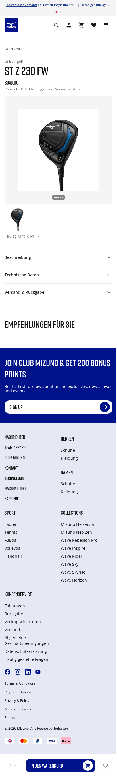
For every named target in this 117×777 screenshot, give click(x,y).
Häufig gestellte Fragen (26, 659)
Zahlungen (15, 605)
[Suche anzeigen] (56, 25)
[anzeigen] (81, 25)
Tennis (11, 532)
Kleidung (69, 458)
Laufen (11, 524)
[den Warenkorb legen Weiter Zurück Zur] (105, 765)
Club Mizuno (15, 458)
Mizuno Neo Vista (77, 524)
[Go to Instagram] (17, 672)
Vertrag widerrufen (23, 621)
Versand (12, 629)
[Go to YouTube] (38, 672)
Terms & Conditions (20, 684)
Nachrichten (15, 437)
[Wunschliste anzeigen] (93, 25)
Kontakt (11, 468)
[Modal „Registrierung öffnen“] (68, 25)
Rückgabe (14, 613)
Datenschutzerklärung (26, 651)
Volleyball (14, 548)
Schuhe (68, 450)
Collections (72, 513)
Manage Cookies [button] (18, 709)
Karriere (12, 499)
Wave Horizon (74, 580)
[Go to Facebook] (7, 672)
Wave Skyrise (73, 572)
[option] (17, 218)
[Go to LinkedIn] (28, 672)
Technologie (14, 478)
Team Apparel (16, 447)
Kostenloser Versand (21, 5)
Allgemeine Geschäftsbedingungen (27, 640)
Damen (67, 472)
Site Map (11, 718)
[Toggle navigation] (106, 25)
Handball (13, 556)
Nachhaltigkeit (17, 488)
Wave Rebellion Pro (79, 540)
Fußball (12, 540)
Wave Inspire (73, 548)
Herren (67, 438)
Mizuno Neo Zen (76, 532)
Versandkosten (67, 89)
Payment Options (18, 692)
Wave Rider (71, 556)
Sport (10, 513)
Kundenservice (18, 594)
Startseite (14, 49)
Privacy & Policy (17, 701)
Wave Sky (69, 564)
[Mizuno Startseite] (11, 24)
